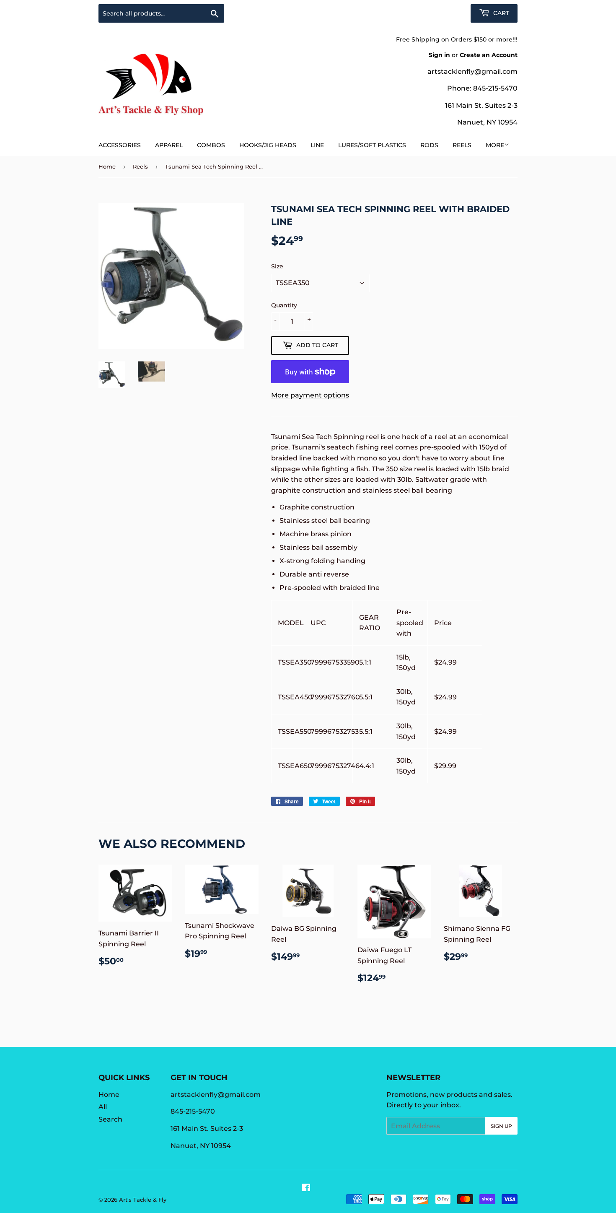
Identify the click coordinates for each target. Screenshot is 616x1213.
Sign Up (501, 1126)
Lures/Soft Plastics (372, 145)
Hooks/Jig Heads (267, 145)
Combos (211, 145)
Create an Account (489, 55)
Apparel (169, 145)
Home (107, 166)
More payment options (310, 395)
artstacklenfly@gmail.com (472, 71)
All (102, 1107)
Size (277, 266)
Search (110, 1119)
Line (317, 145)
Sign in (439, 55)
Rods (429, 145)
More (495, 145)
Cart (500, 13)
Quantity (284, 305)
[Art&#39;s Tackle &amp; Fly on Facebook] (306, 1188)
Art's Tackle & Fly (142, 1199)
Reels (462, 145)
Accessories (119, 145)
